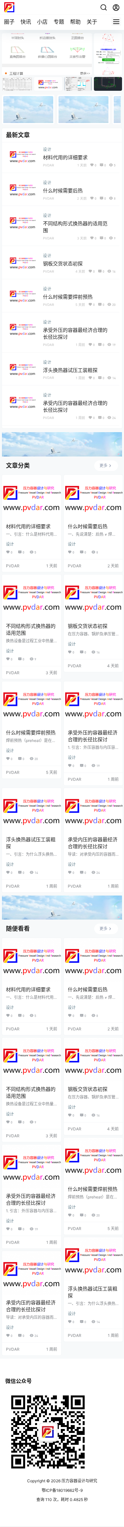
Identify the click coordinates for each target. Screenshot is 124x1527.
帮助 (75, 21)
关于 (92, 21)
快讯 (26, 21)
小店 (42, 21)
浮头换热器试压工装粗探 (70, 370)
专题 (59, 21)
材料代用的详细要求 (65, 157)
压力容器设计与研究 (79, 1480)
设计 (47, 149)
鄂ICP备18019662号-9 (62, 1490)
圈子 (9, 21)
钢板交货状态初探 (63, 263)
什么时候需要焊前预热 (68, 297)
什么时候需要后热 (63, 190)
